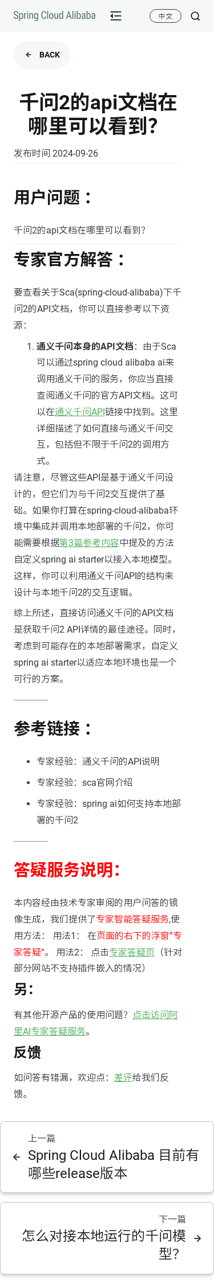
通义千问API (80, 412)
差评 (123, 1077)
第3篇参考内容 (89, 543)
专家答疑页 (132, 952)
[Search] (190, 16)
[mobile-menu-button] (115, 16)
